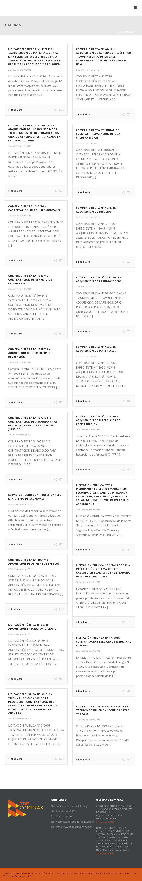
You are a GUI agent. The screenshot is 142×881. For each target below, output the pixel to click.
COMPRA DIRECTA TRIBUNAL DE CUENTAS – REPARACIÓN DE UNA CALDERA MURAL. (98, 133)
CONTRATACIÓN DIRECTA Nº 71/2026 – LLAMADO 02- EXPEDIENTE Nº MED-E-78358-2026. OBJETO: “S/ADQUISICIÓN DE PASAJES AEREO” (115, 812)
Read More (16, 110)
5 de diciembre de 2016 (19, 69)
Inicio (119, 32)
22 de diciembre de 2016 (20, 718)
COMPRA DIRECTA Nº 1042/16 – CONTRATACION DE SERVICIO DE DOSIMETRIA (30, 279)
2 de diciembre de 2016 (87, 143)
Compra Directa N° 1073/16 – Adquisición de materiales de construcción (98, 420)
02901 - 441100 (64, 816)
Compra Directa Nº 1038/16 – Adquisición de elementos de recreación (30, 352)
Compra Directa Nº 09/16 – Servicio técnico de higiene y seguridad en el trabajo (103, 710)
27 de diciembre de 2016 (20, 569)
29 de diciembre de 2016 (88, 429)
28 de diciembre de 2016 (88, 509)
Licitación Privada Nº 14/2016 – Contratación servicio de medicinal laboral (103, 641)
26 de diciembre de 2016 (88, 582)
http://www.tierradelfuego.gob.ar (74, 826)
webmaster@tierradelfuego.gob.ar (75, 821)
